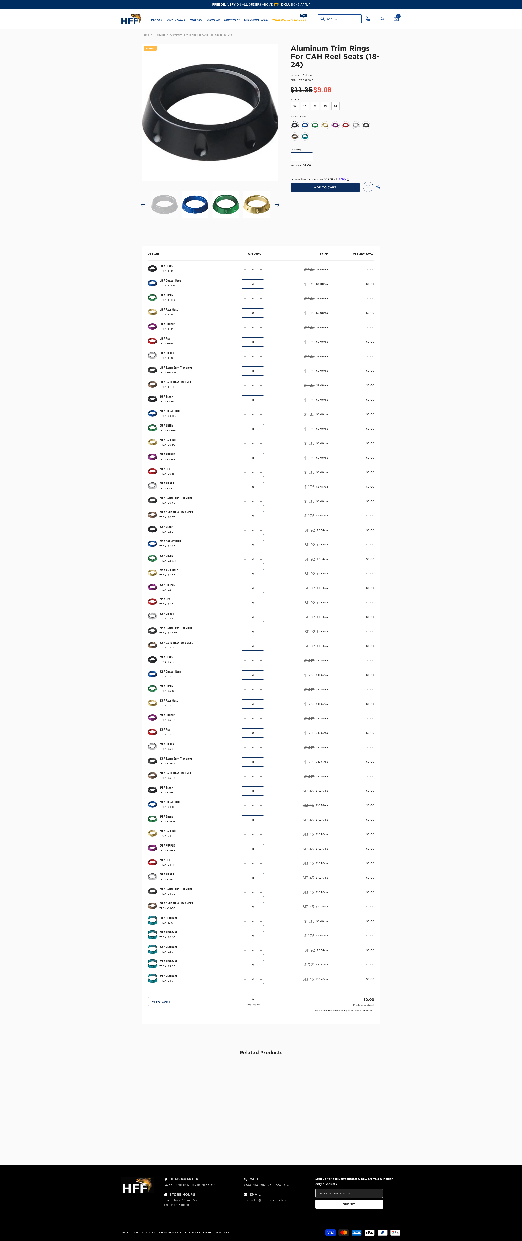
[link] (169, 1136)
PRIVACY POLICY (147, 1232)
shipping (342, 1010)
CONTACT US (221, 1232)
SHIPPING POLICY (170, 1232)
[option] (210, 112)
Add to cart (325, 187)
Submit (349, 1204)
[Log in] (382, 18)
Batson (307, 75)
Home (145, 34)
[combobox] (344, 19)
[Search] (322, 19)
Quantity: (296, 149)
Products (159, 34)
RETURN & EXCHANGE (197, 1232)
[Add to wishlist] (368, 187)
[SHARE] (376, 187)
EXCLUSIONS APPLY (295, 4)
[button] (143, 205)
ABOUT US (128, 1232)
